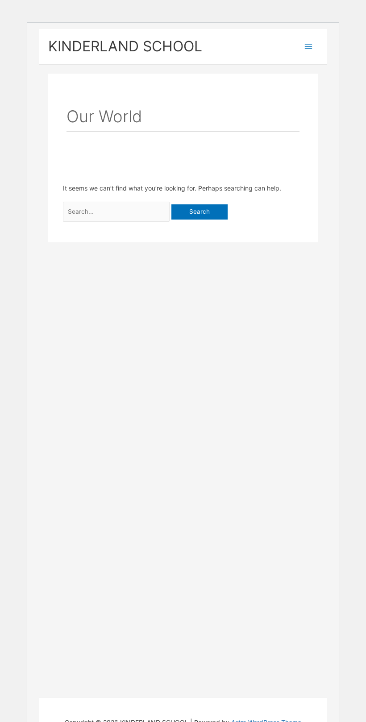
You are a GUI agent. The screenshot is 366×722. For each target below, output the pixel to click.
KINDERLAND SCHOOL (125, 46)
